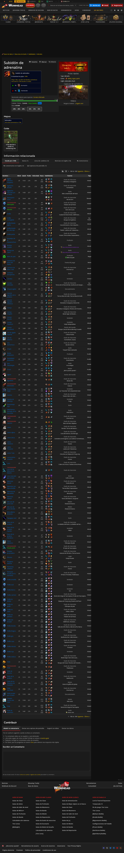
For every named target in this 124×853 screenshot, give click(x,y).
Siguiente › (81, 171)
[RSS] (120, 847)
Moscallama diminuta (11, 513)
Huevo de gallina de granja (69, 684)
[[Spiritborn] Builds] (99, 834)
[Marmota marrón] (4, 497)
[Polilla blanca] (4, 590)
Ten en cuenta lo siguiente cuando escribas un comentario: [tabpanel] (31, 753)
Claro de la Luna (69, 210)
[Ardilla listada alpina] (4, 224)
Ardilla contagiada (10, 219)
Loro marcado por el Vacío (11, 477)
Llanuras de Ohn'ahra (65, 553)
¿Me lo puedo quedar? (70, 370)
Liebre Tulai (10, 453)
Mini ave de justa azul (10, 503)
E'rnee (9, 369)
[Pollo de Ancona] (4, 672)
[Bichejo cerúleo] (4, 246)
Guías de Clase (17, 801)
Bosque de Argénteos (70, 220)
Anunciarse (61, 846)
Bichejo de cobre (10, 251)
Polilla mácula (11, 646)
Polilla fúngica (11, 631)
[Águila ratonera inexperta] (4, 180)
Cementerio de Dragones (61, 439)
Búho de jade (11, 256)
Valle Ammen (73, 637)
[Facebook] (113, 847)
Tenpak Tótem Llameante (70, 350)
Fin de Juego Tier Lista (100, 807)
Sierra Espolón (74, 225)
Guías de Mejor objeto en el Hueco (74, 804)
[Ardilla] (4, 214)
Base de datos (52, 10)
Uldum (68, 611)
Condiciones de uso (49, 850)
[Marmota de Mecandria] (4, 492)
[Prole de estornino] (4, 711)
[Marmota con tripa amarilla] (4, 487)
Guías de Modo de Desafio (45, 827)
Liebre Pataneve (10, 448)
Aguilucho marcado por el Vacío (11, 192)
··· (56, 1)
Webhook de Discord (36, 10)
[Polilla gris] (4, 636)
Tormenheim (69, 187)
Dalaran (70, 386)
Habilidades (31, 54)
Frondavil (69, 647)
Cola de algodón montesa (10, 302)
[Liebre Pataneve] (4, 448)
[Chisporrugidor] (4, 289)
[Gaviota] (4, 395)
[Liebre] (4, 427)
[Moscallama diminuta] (4, 513)
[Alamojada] (4, 203)
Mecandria (70, 493)
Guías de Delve (17, 804)
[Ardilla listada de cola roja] (4, 229)
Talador (62, 230)
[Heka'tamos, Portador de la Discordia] (4, 411)
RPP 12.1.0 (38, 5)
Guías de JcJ (66, 820)
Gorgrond (75, 498)
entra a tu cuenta (24, 774)
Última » (87, 171)
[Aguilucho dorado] (4, 186)
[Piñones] (4, 557)
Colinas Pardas (70, 334)
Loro (8, 463)
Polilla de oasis (10, 610)
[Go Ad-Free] (98, 10)
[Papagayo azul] (4, 518)
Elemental (89, 198)
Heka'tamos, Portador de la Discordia (11, 411)
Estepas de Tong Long (74, 454)
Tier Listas (16, 824)
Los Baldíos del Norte (64, 524)
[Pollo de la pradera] (4, 677)
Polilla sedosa (11, 657)
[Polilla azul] (4, 585)
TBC (42, 1)
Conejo (9, 308)
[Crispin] (4, 349)
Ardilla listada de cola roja (11, 229)
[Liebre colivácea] (4, 443)
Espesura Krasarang (69, 642)
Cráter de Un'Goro (64, 464)
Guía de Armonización (69, 801)
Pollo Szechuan (10, 689)
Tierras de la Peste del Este (63, 285)
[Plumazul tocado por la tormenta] (4, 573)
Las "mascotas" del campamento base (69, 391)
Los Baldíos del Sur (75, 524)
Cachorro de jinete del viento (11, 262)
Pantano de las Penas (70, 204)
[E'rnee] (4, 369)
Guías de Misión (41, 814)
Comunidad (86, 10)
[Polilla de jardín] (4, 605)
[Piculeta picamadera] (4, 552)
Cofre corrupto (70, 478)
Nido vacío (70, 701)
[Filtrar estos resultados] (66, 171)
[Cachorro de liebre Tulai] (4, 268)
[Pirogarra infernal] (4, 562)
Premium (19, 850)
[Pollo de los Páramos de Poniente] (4, 683)
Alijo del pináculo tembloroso (71, 247)
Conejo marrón (9, 318)
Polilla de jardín (10, 605)
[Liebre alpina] (4, 432)
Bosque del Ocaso (63, 663)
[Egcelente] (4, 380)
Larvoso (9, 423)
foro (32, 742)
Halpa (69, 530)
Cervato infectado (38, 97)
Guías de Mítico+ (18, 810)
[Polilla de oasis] (4, 610)
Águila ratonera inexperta (10, 180)
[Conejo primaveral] (4, 328)
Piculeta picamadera (10, 552)
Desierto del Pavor (76, 601)
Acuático (89, 240)
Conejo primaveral (10, 328)
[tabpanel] (46, 443)
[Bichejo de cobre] (4, 251)
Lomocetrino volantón (11, 458)
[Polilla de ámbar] (4, 600)
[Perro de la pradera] (4, 523)
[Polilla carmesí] (4, 595)
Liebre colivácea (10, 443)
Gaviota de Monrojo (10, 400)
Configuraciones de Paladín (102, 824)
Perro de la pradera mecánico (10, 536)
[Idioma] (121, 10)
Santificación (69, 678)
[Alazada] (4, 208)
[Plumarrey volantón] (4, 567)
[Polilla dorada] (4, 626)
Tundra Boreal (70, 483)
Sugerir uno (79, 103)
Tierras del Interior (71, 428)
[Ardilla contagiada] (4, 219)
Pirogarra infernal (10, 562)
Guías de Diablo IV (99, 797)
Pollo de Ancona (9, 672)
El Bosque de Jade (70, 543)
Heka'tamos (70, 412)
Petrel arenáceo (10, 542)
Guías (77, 10)
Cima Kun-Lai (69, 269)
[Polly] (4, 706)
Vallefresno (76, 215)
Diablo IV (66, 1)
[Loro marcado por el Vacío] (4, 477)
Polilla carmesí (11, 595)
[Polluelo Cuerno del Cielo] (4, 700)
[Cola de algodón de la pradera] (4, 295)
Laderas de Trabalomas (71, 230)
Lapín (8, 418)
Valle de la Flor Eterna (64, 627)
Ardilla (9, 214)
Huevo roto (71, 712)
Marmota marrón (10, 497)
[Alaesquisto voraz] (4, 198)
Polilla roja (10, 651)
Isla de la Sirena (70, 345)
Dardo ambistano (10, 354)
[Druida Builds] (98, 817)
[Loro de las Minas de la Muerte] (4, 470)
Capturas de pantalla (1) (73, 84)
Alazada (9, 209)
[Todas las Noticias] (4, 1)
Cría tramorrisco (10, 344)
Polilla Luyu (10, 641)
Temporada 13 (98, 804)
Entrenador (10, 386)
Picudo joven (11, 548)
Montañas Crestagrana (70, 181)
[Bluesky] (110, 847)
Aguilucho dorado (10, 186)
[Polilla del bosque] (4, 621)
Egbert (9, 375)
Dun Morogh (74, 433)
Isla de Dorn (70, 199)
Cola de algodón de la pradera (11, 295)
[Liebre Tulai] (4, 453)
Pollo (8, 662)
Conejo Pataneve (10, 323)
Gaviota (9, 395)
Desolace (72, 622)
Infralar (70, 632)
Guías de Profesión (19, 814)
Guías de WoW (17, 797)
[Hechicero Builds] (99, 830)
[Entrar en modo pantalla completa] (111, 10)
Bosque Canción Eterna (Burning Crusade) (69, 329)
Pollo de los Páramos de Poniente (11, 683)
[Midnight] (16, 827)
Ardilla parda (11, 234)
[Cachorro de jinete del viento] (4, 262)
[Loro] (4, 463)
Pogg (69, 401)
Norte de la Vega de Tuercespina (63, 596)
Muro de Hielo (71, 396)
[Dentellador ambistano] (4, 359)
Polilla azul (10, 585)
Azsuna (61, 235)
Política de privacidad (32, 850)
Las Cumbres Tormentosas (76, 439)
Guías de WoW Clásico (70, 797)
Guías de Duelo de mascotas (46, 820)
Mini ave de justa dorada (11, 508)
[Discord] (103, 847)
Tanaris (65, 396)
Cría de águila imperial (11, 333)
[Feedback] (118, 10)
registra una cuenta (35, 774)
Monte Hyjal (66, 314)
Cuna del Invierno (65, 225)
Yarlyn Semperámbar (70, 324)
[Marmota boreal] (4, 482)
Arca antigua (69, 365)
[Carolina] (4, 279)
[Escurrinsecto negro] (4, 390)
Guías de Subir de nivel (20, 807)
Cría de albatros (9, 339)
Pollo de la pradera (10, 677)
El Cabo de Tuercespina (69, 548)
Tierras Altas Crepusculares (71, 235)
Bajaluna (74, 423)
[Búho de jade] (4, 256)
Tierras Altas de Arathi (63, 296)
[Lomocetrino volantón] (4, 458)
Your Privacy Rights (74, 846)
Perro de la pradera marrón (10, 529)
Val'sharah (73, 314)
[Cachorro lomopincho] (4, 273)
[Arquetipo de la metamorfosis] (4, 240)
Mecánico (89, 536)
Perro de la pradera (10, 523)
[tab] (10, 160)
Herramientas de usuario (30, 846)
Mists (51, 1)
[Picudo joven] (4, 547)
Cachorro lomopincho (11, 273)
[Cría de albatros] (4, 339)
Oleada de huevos (70, 504)
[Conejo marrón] (4, 318)
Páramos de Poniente (76, 309)
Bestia (89, 262)
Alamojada (10, 204)
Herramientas (91, 783)
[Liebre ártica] (4, 438)
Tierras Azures (76, 553)
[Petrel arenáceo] (4, 542)
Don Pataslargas (10, 364)
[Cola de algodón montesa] (4, 302)
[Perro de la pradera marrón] (4, 529)
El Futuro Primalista (66, 574)
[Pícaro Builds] (97, 827)
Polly (8, 706)
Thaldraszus (75, 574)
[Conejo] (4, 308)
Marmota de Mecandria (11, 492)
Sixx (70, 591)
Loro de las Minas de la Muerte (10, 471)
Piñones (9, 557)
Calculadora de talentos (20, 820)
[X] (107, 847)
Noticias (6, 10)
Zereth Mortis (70, 360)
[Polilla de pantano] (4, 615)
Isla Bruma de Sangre (77, 285)
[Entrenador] (4, 385)
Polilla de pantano (10, 615)
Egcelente (10, 380)
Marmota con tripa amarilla (11, 487)
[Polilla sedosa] (4, 657)
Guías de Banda (17, 817)
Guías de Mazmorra (42, 807)
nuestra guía (45, 738)
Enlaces (53, 62)
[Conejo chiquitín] (4, 313)
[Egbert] (4, 375)
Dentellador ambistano (10, 359)
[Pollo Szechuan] (4, 689)
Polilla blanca (11, 590)
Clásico (33, 1)
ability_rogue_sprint (73, 78)
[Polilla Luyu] (4, 641)
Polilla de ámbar (10, 600)
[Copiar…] (62, 171)
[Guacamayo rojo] (4, 405)
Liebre (9, 427)
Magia (89, 256)
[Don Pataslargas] (4, 364)
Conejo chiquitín (9, 313)
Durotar (64, 428)
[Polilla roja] (4, 651)
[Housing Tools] (33, 783)
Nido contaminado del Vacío (70, 193)
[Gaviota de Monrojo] (4, 400)
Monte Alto (76, 303)
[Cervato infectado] (4, 284)
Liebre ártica (11, 438)
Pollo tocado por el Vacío (11, 694)
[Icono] (7, 74)
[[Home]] (13, 5)
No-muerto (89, 219)
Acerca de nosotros (48, 846)
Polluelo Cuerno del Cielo (10, 700)
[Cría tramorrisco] (4, 344)
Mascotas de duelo (21, 54)
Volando (89, 180)
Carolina (9, 279)
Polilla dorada (11, 626)
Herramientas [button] (66, 10)
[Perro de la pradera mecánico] (4, 536)
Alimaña (39, 54)
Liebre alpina (11, 432)
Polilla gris (10, 636)
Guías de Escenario (42, 824)
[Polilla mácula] (4, 646)
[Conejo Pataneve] (4, 323)
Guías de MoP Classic (43, 797)
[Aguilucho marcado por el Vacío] (4, 192)
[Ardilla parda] (4, 234)
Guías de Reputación (43, 817)
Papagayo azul (11, 518)
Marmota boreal (10, 482)
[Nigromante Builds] (100, 820)
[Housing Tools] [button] (19, 10)
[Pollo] (4, 662)
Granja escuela (70, 558)
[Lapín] (4, 417)
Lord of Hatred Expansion (101, 801)
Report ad (120, 779)
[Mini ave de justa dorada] (4, 508)
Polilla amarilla (11, 579)
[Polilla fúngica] (4, 631)
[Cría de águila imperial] (4, 333)
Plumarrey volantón (10, 567)
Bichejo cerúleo (9, 246)
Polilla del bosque (10, 621)
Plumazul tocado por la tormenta (11, 573)
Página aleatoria (8, 850)
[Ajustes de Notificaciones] (114, 10)
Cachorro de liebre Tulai (11, 268)
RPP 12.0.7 (43, 5)
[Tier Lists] (39, 834)
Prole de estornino (10, 711)
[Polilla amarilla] (4, 579)
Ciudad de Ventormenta (65, 215)
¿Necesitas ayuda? (12, 846)
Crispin (9, 349)
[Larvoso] (4, 422)
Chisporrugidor (11, 289)
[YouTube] (117, 847)
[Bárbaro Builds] (98, 814)
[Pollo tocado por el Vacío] (4, 694)
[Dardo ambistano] (4, 354)
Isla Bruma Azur (65, 637)
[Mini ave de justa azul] (4, 503)
